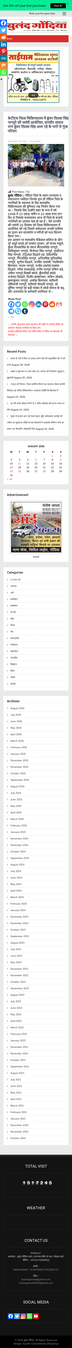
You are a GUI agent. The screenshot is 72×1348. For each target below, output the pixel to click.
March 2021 (17, 1105)
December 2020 (19, 1125)
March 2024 (17, 897)
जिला (12, 317)
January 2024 (18, 910)
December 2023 (19, 916)
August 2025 (17, 786)
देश (11, 631)
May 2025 (15, 806)
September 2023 (19, 936)
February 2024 (18, 903)
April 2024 (16, 890)
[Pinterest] (45, 304)
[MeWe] (3, 58)
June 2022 (16, 1007)
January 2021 (18, 1118)
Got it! (58, 6)
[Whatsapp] (25, 304)
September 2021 (19, 1066)
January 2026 (18, 753)
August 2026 (17, 708)
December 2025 (19, 760)
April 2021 (16, 1099)
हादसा (13, 683)
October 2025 (18, 773)
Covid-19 (15, 579)
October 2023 (18, 929)
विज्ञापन (13, 664)
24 (11, 471)
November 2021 (19, 1053)
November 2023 (19, 923)
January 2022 (18, 1040)
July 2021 (15, 1079)
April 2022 (16, 1020)
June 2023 (16, 955)
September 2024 (19, 858)
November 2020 (19, 1131)
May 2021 (15, 1092)
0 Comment (34, 141)
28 (44, 471)
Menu (8, 38)
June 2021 (16, 1086)
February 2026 (18, 747)
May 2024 (15, 884)
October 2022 (18, 981)
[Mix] (3, 65)
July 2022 (15, 1001)
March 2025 (17, 819)
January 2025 (18, 832)
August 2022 (17, 994)
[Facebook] (11, 304)
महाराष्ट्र (14, 651)
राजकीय (13, 657)
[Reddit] (52, 304)
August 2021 (17, 1073)
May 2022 (15, 1014)
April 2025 (16, 812)
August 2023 (17, 942)
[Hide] (1, 79)
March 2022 (17, 1027)
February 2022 (18, 1034)
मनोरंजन (14, 644)
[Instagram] (32, 304)
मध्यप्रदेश (14, 638)
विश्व (12, 670)
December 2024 (19, 838)
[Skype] (18, 311)
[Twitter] (18, 304)
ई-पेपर (13, 612)
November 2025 (19, 766)
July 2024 (15, 871)
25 (19, 471)
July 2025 (15, 793)
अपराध (13, 586)
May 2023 (15, 962)
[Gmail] (59, 304)
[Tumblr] (25, 311)
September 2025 (19, 779)
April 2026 (16, 734)
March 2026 (17, 740)
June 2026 (16, 721)
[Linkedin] (38, 304)
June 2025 (16, 799)
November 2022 (19, 975)
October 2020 (18, 1138)
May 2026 (15, 727)
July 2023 (15, 949)
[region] (36, 76)
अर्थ (12, 592)
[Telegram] (11, 311)
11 (19, 463)
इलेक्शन (13, 599)
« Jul (9, 479)
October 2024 (18, 851)
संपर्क (12, 677)
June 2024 (16, 877)
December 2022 (19, 968)
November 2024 (19, 845)
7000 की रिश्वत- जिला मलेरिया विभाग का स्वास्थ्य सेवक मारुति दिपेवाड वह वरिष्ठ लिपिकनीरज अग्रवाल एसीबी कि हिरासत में (36, 387)
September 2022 (19, 988)
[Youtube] (36, 1316)
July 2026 (15, 714)
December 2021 (19, 1047)
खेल (12, 618)
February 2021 (18, 1112)
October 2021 (18, 1060)
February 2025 (18, 825)
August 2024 (17, 864)
